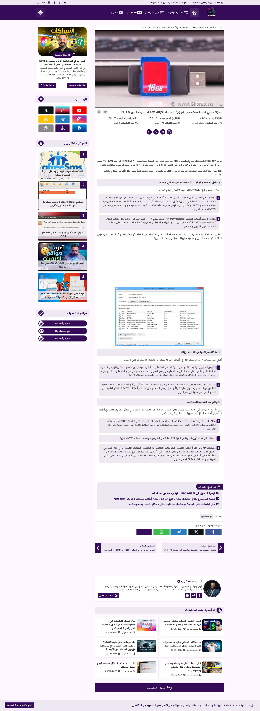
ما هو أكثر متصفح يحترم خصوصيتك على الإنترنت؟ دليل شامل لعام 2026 (182, 644)
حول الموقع (153, 12)
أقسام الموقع (176, 12)
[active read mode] (169, 132)
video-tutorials (75, 85)
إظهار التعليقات (156, 688)
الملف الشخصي (106, 595)
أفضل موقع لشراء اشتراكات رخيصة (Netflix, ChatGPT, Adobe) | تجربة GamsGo (62, 62)
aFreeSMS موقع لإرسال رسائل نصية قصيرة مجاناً (62, 173)
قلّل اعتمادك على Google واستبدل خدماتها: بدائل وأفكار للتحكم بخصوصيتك (172, 504)
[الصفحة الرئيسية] (194, 12)
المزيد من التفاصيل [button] (142, 705)
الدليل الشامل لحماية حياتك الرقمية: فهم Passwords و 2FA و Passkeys (182, 623)
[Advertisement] (159, 149)
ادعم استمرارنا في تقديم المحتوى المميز (204, 2)
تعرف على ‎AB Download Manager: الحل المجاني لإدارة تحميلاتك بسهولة (62, 295)
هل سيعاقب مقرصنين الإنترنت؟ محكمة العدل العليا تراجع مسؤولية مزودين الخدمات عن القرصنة (117, 646)
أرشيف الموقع (156, 2)
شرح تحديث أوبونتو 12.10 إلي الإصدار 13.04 (63, 234)
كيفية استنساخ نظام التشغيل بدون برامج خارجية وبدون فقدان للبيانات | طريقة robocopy (164, 498)
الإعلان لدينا (131, 12)
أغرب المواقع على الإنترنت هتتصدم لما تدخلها (62, 265)
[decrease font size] (162, 132)
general (203, 27)
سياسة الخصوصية (175, 2)
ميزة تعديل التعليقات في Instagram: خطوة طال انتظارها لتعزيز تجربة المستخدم (118, 625)
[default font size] (156, 132)
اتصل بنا (114, 12)
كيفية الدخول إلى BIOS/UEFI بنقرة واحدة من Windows (183, 493)
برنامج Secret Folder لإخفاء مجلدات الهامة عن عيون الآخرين (63, 203)
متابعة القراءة (48, 85)
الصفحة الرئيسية (215, 27)
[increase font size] (149, 132)
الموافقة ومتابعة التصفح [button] (19, 705)
